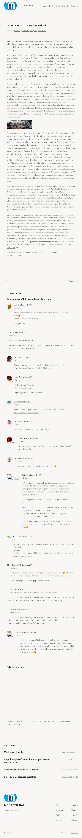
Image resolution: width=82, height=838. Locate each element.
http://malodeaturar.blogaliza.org (26, 412)
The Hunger (11, 281)
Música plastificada (13, 752)
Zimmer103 (70, 171)
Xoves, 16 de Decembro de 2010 (19, 609)
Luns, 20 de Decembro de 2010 (26, 632)
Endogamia (33, 31)
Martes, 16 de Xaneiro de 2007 (28, 438)
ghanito (17, 380)
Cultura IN (25, 31)
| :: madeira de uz (14, 612)
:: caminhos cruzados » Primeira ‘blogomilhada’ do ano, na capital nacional (33, 592)
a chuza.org (69, 87)
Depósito (49, 191)
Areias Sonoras (56, 168)
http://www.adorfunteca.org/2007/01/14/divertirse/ (33, 368)
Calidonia (10, 98)
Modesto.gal (29, 6)
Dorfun (46, 148)
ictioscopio (17, 308)
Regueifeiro (11, 191)
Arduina (14, 568)
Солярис (72, 281)
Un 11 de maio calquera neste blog (20, 776)
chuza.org (12, 335)
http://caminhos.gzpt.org (18, 623)
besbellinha (18, 461)
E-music (11, 174)
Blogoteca (61, 70)
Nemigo (71, 177)
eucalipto (70, 47)
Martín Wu (49, 188)
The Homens (62, 188)
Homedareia (69, 168)
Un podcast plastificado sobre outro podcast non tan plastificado (27, 761)
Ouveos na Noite (57, 171)
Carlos (15, 539)
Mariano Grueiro (45, 165)
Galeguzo (16, 404)
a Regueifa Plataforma (26, 191)
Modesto (17, 31)
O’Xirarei (58, 220)
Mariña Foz (11, 247)
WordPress (74, 833)
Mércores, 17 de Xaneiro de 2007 (21, 565)
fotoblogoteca (44, 76)
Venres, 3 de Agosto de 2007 (17, 589)
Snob (66, 133)
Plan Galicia (32, 165)
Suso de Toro (20, 194)
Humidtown (42, 31)
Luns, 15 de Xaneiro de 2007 (23, 305)
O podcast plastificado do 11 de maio (21, 769)
